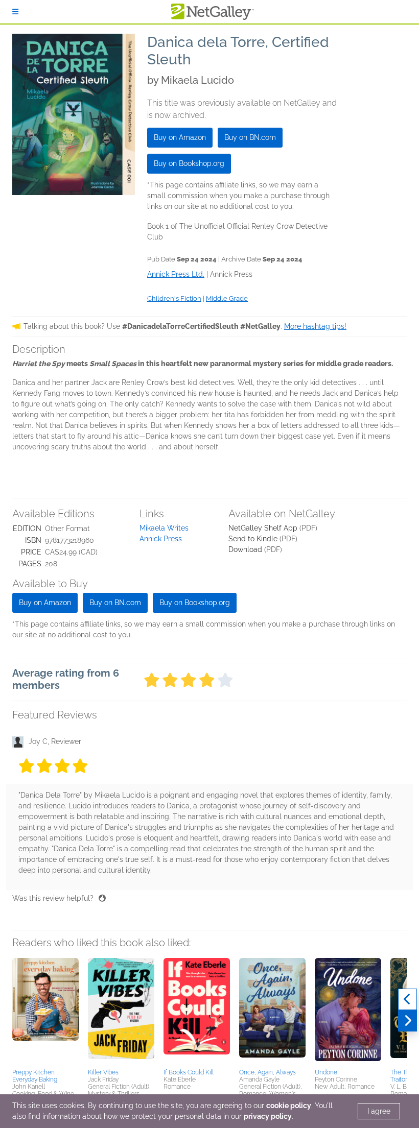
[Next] (407, 1020)
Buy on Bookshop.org (189, 163)
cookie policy (288, 1105)
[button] (45, 1011)
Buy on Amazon (180, 137)
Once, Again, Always (267, 1072)
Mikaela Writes (164, 528)
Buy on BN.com (250, 137)
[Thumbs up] (102, 898)
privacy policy (268, 1116)
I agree (378, 1111)
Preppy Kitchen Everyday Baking (34, 1076)
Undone (326, 1072)
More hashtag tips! (315, 326)
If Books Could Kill (189, 1072)
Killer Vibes (103, 1072)
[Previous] (407, 999)
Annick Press (160, 539)
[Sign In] (15, 11)
